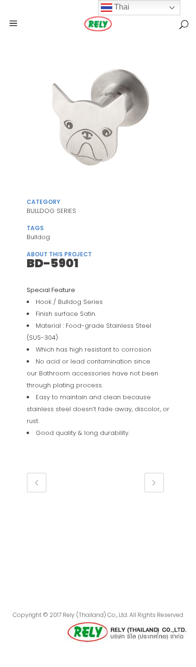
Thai (120, 7)
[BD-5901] (98, 123)
